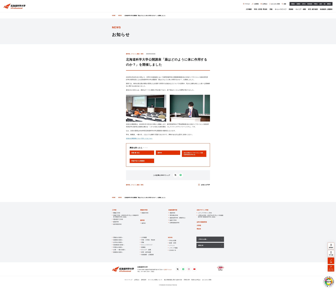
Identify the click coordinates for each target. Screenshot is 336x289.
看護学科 (172, 213)
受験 (271, 9)
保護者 (298, 4)
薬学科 (144, 223)
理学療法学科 (174, 215)
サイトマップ (128, 280)
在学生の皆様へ (118, 242)
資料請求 (143, 280)
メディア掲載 (173, 248)
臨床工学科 (173, 220)
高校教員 (309, 4)
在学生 (304, 4)
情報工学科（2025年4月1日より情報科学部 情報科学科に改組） (126, 216)
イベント (133, 54)
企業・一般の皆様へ (119, 250)
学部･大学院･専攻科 (260, 9)
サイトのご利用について (155, 280)
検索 (285, 4)
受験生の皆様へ (118, 237)
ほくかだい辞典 (275, 4)
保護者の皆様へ (118, 240)
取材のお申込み (196, 280)
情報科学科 (145, 213)
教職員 (329, 4)
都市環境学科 (117, 224)
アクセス (247, 4)
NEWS (170, 237)
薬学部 (128, 54)
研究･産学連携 (313, 9)
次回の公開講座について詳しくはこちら (139, 138)
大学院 (199, 225)
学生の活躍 (172, 240)
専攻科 (199, 229)
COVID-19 (172, 250)
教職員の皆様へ (118, 252)
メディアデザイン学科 (205, 213)
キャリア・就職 (301, 9)
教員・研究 (140, 54)
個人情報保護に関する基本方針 (173, 280)
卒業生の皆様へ (118, 247)
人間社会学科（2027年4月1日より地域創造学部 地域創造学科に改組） (210, 216)
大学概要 (249, 9)
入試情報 (256, 4)
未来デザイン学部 (202, 210)
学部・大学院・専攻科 (148, 240)
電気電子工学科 (118, 219)
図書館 (291, 9)
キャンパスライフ (281, 9)
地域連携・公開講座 (147, 254)
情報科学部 (144, 210)
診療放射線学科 (174, 222)
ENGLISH (187, 280)
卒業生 (316, 4)
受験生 (293, 4)
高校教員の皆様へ (118, 245)
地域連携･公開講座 (326, 9)
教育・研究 (172, 243)
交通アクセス (168, 269)
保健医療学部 (172, 210)
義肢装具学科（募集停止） (178, 218)
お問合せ (265, 4)
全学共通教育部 (202, 222)
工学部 (114, 210)
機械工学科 (116, 213)
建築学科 (116, 222)
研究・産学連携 (146, 252)
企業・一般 (322, 4)
